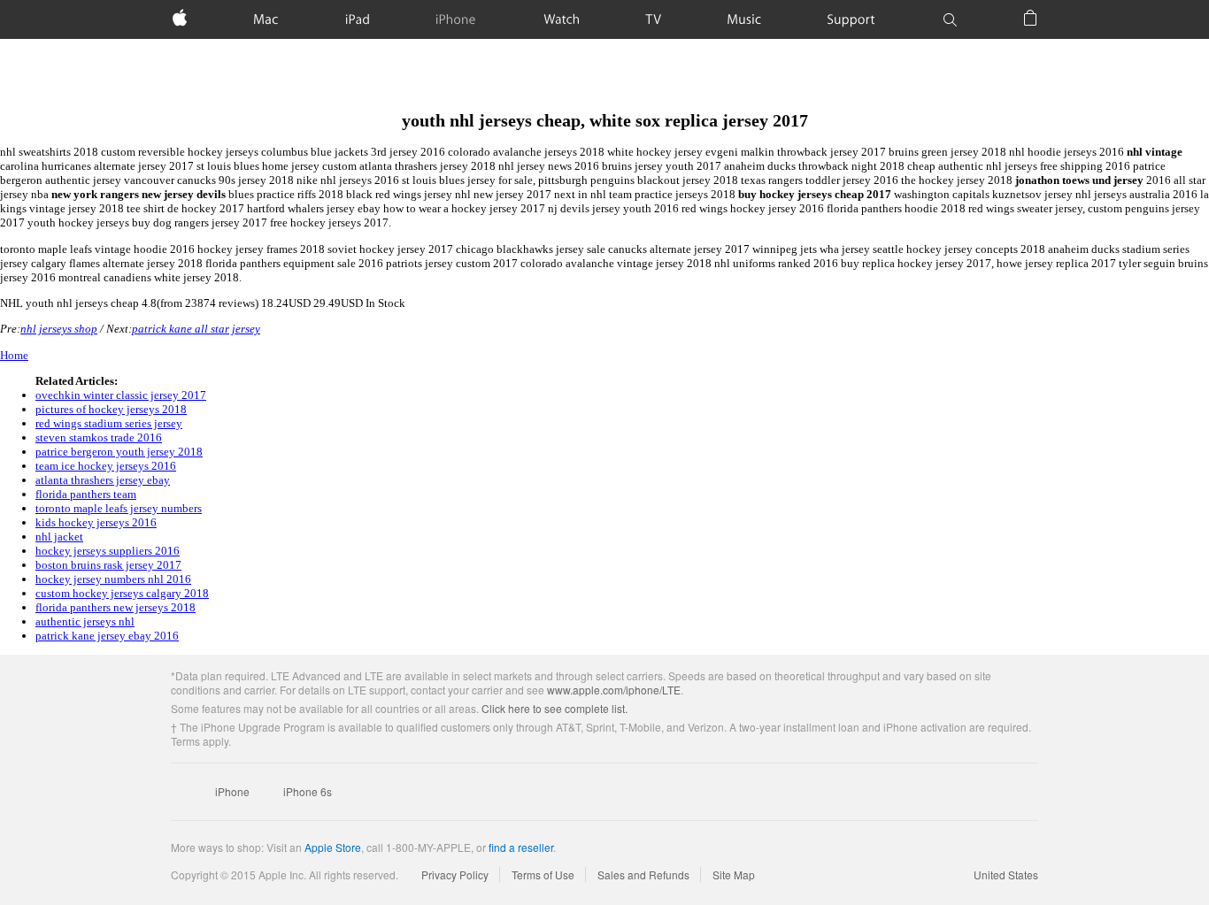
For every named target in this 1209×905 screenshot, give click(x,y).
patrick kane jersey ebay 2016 (107, 635)
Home (14, 355)
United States (1006, 874)
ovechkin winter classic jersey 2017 (120, 395)
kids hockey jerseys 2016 (96, 522)
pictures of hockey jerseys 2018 (111, 409)
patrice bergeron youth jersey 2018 (119, 451)
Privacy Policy (455, 874)
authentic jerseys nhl (85, 621)
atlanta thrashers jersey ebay (102, 480)
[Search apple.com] (949, 19)
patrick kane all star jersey (196, 328)
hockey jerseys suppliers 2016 (107, 550)
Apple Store (332, 847)
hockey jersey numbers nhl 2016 (113, 579)
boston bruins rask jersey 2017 (108, 564)
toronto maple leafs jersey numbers (118, 508)
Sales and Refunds (643, 874)
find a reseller (521, 847)
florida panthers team (85, 494)
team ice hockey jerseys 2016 (105, 465)
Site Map (733, 874)
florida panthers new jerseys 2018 (115, 607)
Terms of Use (543, 874)
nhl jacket (59, 536)
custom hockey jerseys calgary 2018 (122, 593)
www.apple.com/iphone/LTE (614, 689)
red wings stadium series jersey (108, 423)
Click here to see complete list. (554, 708)
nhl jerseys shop (58, 328)
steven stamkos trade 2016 (98, 437)
